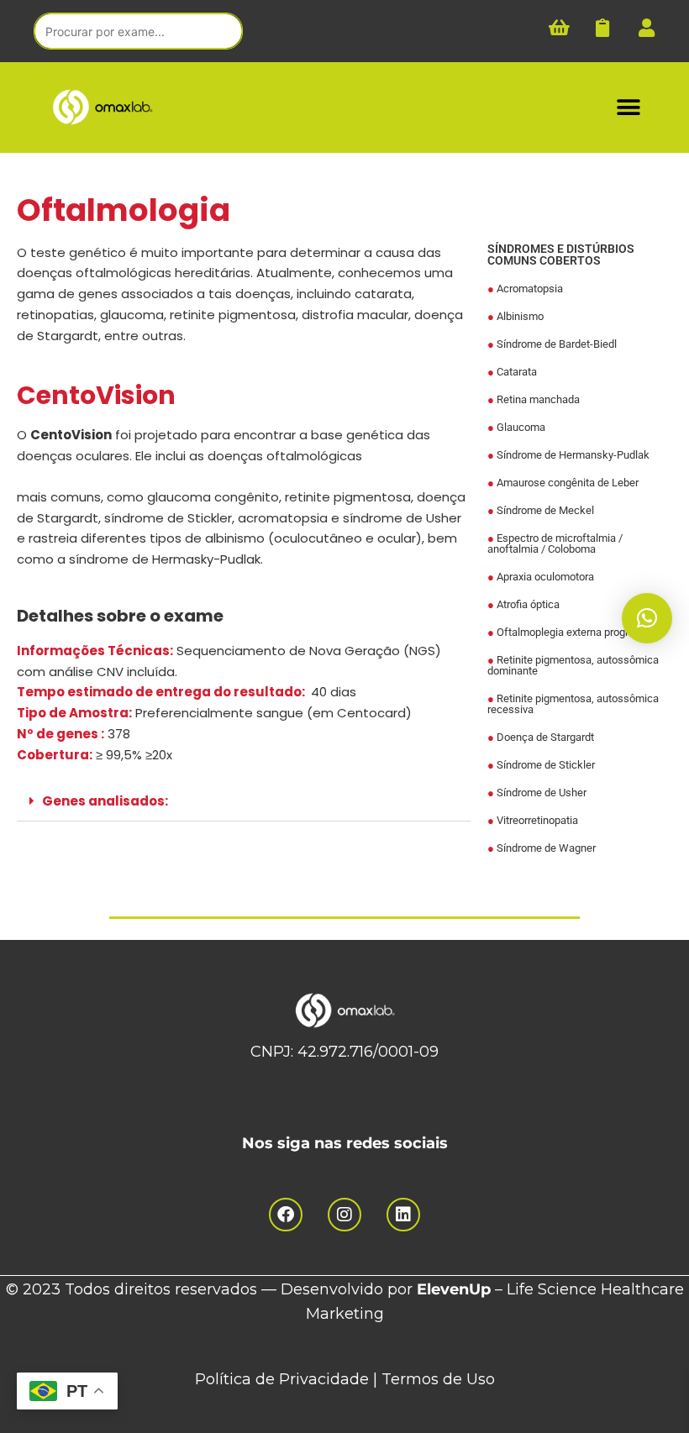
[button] (628, 107)
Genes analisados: (105, 801)
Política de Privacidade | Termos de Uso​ (345, 1379)
